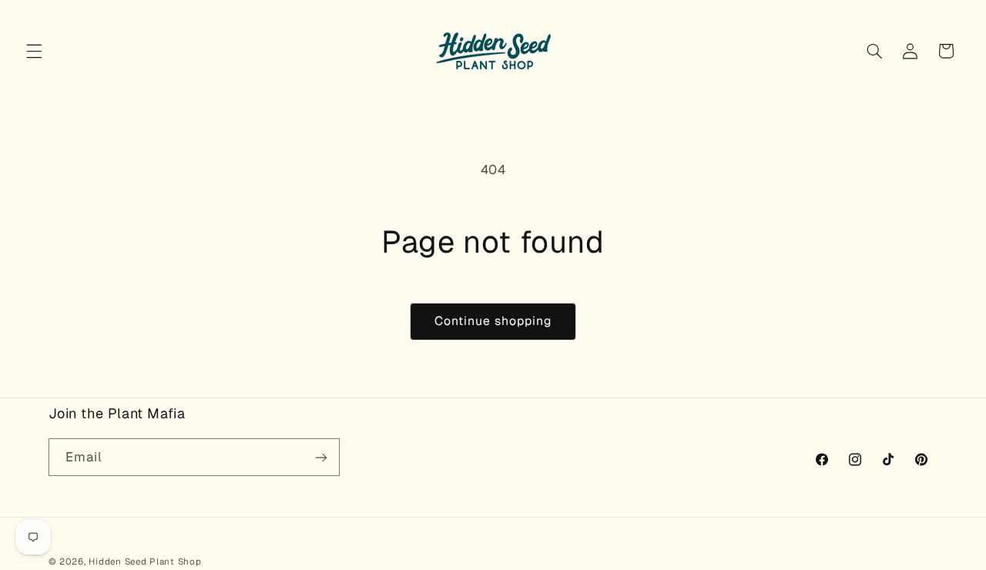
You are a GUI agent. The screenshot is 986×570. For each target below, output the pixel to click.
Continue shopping (493, 321)
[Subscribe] (320, 457)
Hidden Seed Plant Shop (145, 561)
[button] (34, 51)
